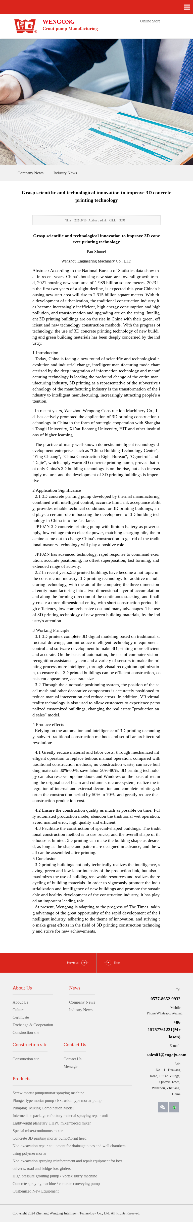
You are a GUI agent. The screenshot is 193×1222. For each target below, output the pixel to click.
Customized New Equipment (36, 1191)
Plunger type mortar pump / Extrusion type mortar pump (57, 1100)
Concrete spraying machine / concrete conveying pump (56, 1183)
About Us (20, 1002)
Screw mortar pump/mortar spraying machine (48, 1093)
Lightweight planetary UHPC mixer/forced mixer (52, 1123)
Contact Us (72, 1059)
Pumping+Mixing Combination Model (43, 1108)
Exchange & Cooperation (33, 1025)
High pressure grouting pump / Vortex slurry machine (55, 1176)
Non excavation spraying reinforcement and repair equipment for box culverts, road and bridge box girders (67, 1165)
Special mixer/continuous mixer (38, 1131)
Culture (18, 1010)
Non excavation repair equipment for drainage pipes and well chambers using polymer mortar (69, 1149)
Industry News (80, 1010)
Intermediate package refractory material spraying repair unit (60, 1115)
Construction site (26, 1032)
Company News (82, 1002)
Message (70, 1066)
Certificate (21, 1017)
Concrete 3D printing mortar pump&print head (49, 1138)
